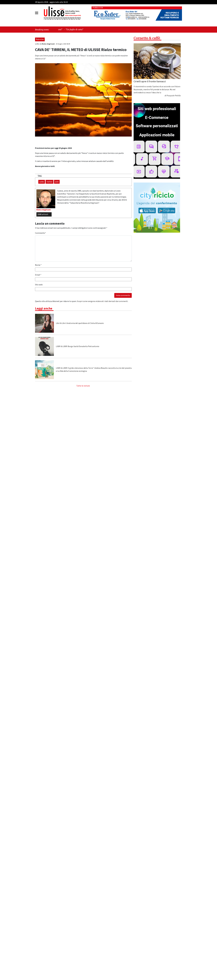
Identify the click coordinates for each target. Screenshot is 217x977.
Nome (38, 265)
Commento (40, 233)
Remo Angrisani (48, 44)
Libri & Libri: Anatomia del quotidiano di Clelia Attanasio (80, 323)
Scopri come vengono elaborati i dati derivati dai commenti (102, 301)
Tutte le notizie (83, 385)
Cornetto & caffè (147, 38)
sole (57, 181)
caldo (41, 181)
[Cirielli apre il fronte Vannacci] (157, 61)
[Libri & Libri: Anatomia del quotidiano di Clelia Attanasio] (44, 323)
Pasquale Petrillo (174, 95)
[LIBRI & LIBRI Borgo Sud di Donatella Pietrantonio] (44, 346)
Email (38, 274)
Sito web (39, 284)
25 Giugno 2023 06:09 (63, 44)
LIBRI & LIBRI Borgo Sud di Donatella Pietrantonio (77, 346)
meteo (49, 181)
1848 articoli (42, 214)
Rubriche (40, 39)
